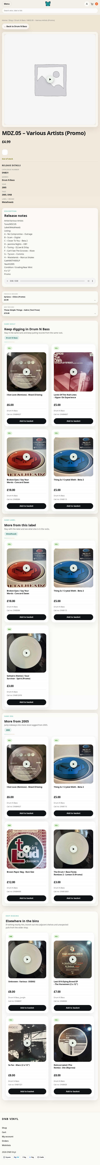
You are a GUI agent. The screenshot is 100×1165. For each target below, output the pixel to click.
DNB (9, 194)
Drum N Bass (20, 20)
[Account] (87, 4)
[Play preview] (50, 79)
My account (7, 1136)
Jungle (22, 997)
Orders (5, 1141)
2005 (4, 187)
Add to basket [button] (26, 421)
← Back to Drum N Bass (15, 26)
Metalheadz (7, 202)
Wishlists (6, 1145)
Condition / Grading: (13, 267)
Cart (4, 1132)
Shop (11, 20)
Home (4, 20)
